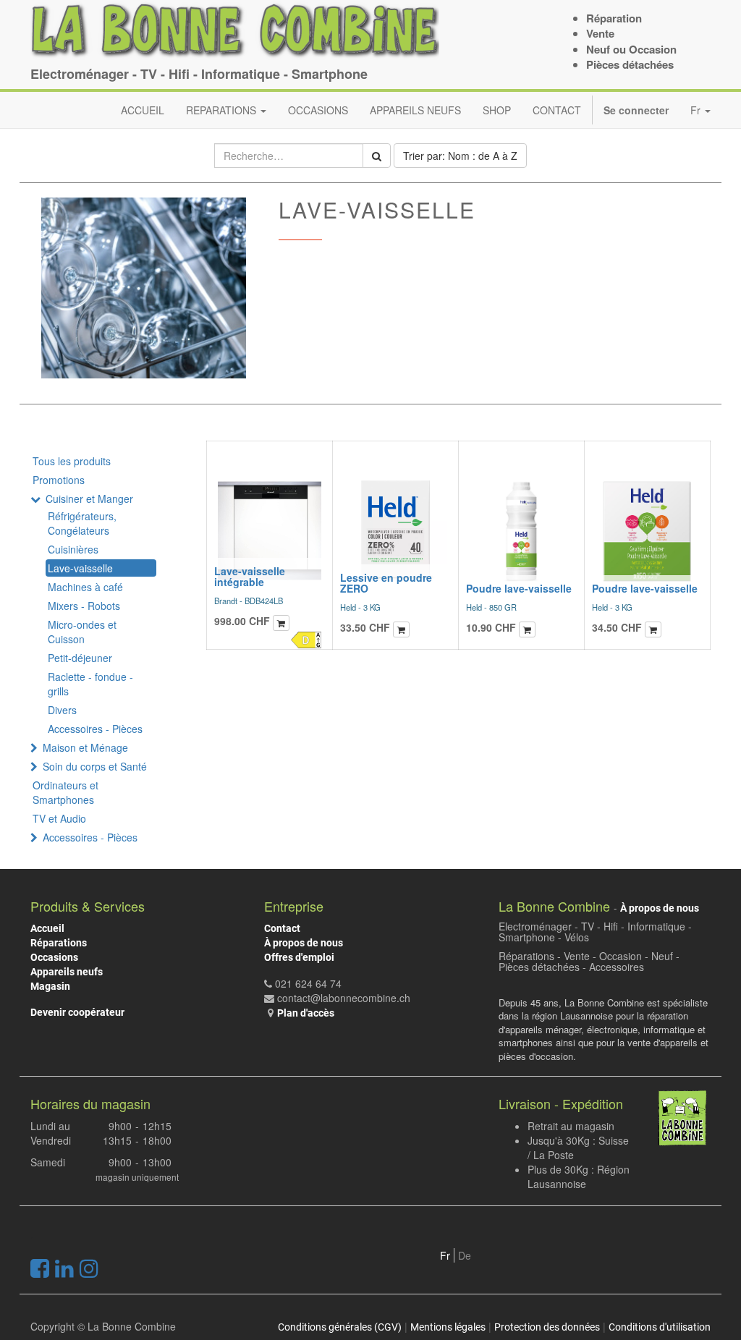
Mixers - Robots (84, 605)
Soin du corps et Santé (95, 766)
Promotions (59, 479)
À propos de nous (303, 943)
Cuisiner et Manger (89, 498)
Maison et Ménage (85, 747)
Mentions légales (448, 1327)
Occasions (54, 957)
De (464, 1255)
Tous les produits (72, 461)
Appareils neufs (66, 972)
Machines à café (85, 587)
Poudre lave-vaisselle (519, 588)
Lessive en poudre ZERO (386, 582)
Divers (62, 710)
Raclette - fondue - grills (90, 683)
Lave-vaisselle (80, 568)
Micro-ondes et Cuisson (82, 631)
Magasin (50, 986)
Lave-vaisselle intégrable (249, 576)
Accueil (47, 928)
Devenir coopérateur (77, 1012)
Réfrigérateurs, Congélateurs (82, 523)
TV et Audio (59, 818)
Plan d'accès (305, 1013)
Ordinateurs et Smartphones (65, 792)
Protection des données (547, 1327)
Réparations (58, 943)
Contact (282, 928)
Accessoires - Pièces (95, 728)
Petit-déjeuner (80, 657)
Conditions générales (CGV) (340, 1327)
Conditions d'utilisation (660, 1327)
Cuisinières (73, 549)
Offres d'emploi (299, 957)
